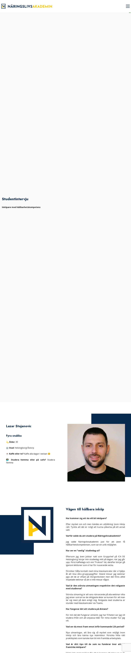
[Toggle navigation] (128, 6)
